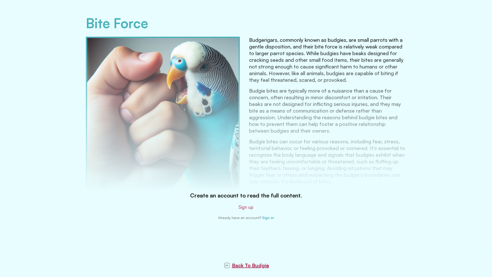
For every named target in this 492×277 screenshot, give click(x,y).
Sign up (246, 207)
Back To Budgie (250, 265)
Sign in (268, 217)
